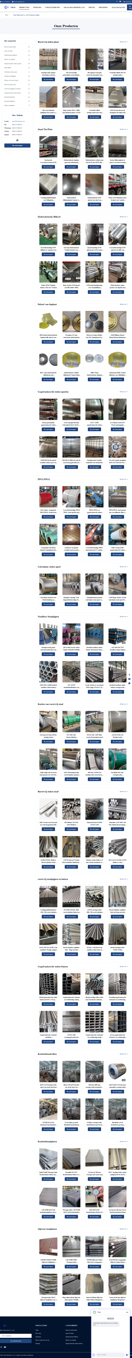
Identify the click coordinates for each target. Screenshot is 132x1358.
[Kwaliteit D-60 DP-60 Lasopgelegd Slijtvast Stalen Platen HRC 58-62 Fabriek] (118, 1246)
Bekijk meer (123, 42)
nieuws (92, 7)
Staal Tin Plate (70, 1333)
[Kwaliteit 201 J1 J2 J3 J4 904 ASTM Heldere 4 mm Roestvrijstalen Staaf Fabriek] (118, 846)
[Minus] (127, 1312)
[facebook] (1, 1347)
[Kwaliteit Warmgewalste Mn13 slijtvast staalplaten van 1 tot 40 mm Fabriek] (48, 1284)
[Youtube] (120, 2)
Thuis (13, 7)
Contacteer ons (52, 7)
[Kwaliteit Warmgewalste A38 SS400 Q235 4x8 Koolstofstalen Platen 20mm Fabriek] (71, 1196)
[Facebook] (117, 2)
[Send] (127, 1355)
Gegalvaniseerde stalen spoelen (74, 1343)
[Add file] (93, 1355)
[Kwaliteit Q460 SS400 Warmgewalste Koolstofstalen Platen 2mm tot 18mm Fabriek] (48, 1159)
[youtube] (5, 1347)
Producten (24, 7)
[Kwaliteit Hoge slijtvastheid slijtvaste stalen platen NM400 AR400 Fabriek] (71, 1284)
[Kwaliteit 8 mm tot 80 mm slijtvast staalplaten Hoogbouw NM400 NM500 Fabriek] (118, 1284)
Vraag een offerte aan (74, 7)
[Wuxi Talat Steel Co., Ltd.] (7, 7)
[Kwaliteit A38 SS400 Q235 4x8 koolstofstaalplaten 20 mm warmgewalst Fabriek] (48, 1196)
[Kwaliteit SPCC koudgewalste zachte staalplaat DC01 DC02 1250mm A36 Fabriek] (118, 1159)
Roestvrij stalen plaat (71, 1330)
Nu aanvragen (17, 145)
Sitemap (37, 1343)
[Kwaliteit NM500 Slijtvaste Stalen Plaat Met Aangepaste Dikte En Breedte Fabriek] (94, 1246)
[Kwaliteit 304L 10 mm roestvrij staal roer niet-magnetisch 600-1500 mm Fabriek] (48, 809)
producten (38, 1337)
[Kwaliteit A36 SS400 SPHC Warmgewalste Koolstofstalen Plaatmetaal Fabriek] (71, 1246)
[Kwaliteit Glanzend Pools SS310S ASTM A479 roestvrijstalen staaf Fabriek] (94, 809)
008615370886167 (17, 124)
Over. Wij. (38, 1333)
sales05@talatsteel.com (19, 1)
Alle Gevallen (118, 7)
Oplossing (103, 7)
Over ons (37, 7)
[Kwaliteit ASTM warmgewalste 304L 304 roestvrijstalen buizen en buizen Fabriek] (94, 896)
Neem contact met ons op (42, 1340)
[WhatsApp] (129, 683)
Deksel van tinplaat (71, 1340)
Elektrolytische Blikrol (72, 1337)
